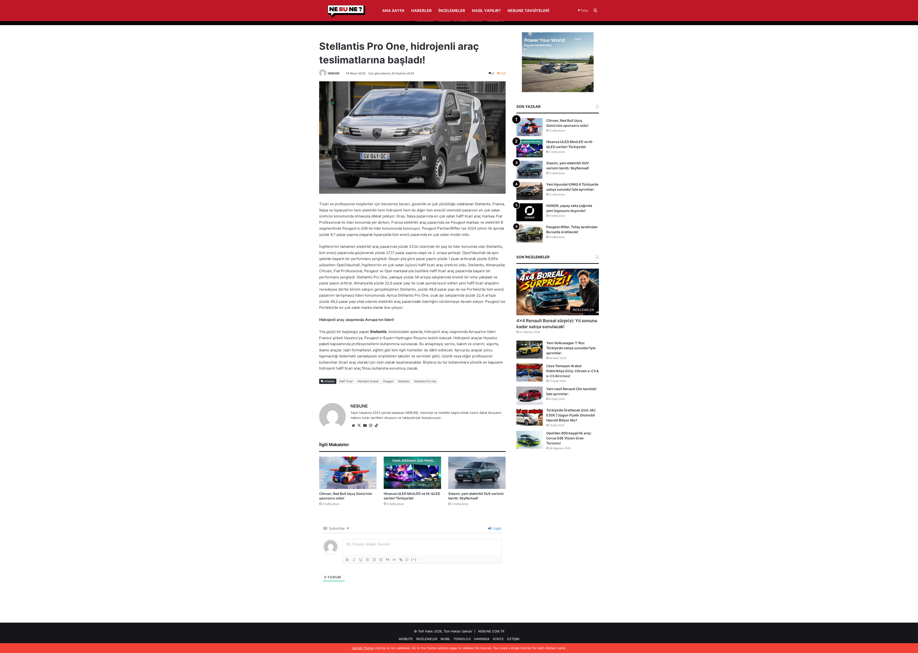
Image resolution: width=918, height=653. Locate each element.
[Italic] (354, 560)
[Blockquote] (387, 560)
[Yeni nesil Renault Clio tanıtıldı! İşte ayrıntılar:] (529, 395)
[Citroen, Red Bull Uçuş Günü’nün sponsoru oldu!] (348, 473)
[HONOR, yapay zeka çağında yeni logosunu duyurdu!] (529, 212)
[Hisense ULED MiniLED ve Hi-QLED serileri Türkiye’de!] (412, 473)
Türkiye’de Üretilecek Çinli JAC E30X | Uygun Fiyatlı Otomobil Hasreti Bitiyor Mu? (571, 415)
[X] (359, 425)
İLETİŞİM (513, 639)
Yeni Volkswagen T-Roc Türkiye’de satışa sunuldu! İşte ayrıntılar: (571, 348)
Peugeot (388, 381)
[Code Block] (394, 560)
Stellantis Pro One (425, 381)
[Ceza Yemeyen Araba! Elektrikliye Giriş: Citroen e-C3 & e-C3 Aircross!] (529, 373)
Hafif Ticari (346, 381)
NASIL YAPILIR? (486, 10)
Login (496, 528)
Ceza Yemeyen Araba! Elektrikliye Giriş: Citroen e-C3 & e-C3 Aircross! (572, 371)
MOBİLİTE (406, 639)
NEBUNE (333, 73)
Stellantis (378, 331)
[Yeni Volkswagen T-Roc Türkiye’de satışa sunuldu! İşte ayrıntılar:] (529, 350)
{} (407, 559)
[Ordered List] (374, 560)
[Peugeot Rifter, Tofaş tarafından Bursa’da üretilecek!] (529, 234)
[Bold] (347, 560)
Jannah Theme (363, 648)
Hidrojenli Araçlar (368, 381)
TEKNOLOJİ (462, 639)
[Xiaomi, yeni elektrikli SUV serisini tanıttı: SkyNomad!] (477, 473)
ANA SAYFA (393, 10)
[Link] (401, 560)
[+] (413, 559)
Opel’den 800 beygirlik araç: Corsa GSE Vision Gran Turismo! (569, 438)
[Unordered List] (380, 560)
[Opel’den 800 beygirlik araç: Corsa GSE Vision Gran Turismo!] (529, 440)
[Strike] (367, 560)
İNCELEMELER (451, 10)
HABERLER (421, 10)
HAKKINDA (482, 639)
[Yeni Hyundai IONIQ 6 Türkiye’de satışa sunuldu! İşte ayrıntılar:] (529, 191)
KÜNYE (498, 639)
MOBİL (445, 639)
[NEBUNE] (342, 11)
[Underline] (360, 560)
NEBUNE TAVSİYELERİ (528, 10)
